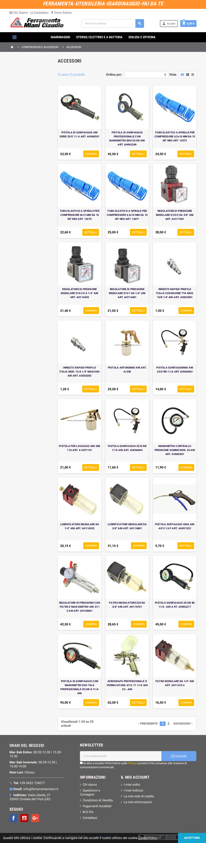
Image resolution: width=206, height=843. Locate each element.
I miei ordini (132, 784)
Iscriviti (180, 756)
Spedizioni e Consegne (90, 792)
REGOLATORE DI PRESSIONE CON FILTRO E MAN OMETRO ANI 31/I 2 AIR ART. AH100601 (79, 606)
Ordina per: (114, 74)
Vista (172, 74)
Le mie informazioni (138, 802)
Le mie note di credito (139, 796)
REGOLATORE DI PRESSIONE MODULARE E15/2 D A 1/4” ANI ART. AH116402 (79, 293)
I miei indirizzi (133, 790)
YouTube (24, 818)
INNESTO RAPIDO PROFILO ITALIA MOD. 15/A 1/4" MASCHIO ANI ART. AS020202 (79, 371)
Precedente (147, 723)
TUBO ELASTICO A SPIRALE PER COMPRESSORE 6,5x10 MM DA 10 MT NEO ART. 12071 (127, 214)
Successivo (183, 723)
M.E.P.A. (88, 812)
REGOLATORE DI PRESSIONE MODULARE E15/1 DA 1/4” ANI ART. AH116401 (127, 293)
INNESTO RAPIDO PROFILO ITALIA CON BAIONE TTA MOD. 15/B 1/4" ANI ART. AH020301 (175, 293)
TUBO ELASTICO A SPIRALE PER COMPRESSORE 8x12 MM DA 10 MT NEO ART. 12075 (79, 214)
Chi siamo (90, 784)
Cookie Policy (147, 838)
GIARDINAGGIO (60, 37)
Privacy (132, 763)
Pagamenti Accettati (97, 806)
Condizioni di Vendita (98, 800)
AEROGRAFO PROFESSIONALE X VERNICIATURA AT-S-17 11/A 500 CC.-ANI (127, 685)
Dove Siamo (61, 12)
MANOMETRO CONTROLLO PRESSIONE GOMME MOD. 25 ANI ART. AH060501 (174, 450)
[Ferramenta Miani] (37, 23)
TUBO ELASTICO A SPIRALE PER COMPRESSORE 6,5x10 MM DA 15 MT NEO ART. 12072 (174, 136)
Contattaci (40, 12)
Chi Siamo (20, 12)
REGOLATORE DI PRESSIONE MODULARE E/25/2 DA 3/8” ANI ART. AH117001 (175, 214)
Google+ (35, 818)
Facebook (13, 818)
